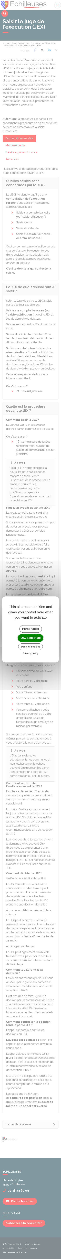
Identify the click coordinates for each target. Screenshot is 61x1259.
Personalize (30, 629)
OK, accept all (31, 638)
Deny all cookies (30, 646)
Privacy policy (30, 653)
